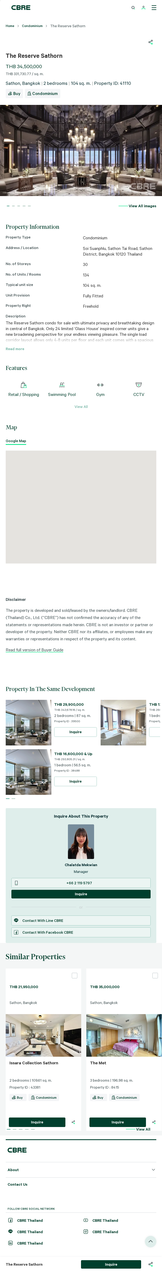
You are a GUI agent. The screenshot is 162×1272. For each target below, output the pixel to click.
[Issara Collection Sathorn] (43, 970)
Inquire (75, 731)
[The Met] (124, 970)
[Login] (143, 7)
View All (81, 406)
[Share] (73, 1122)
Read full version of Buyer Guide (34, 649)
